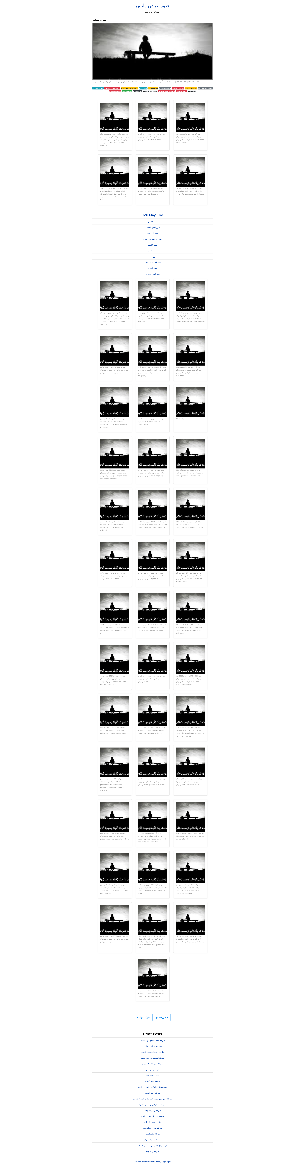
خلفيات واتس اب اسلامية (112, 88)
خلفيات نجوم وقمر (178, 88)
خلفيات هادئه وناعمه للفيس (167, 91)
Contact (144, 1161)
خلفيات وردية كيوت (190, 88)
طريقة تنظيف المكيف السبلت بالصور (152, 1087)
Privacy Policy (154, 1161)
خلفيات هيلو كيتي (98, 88)
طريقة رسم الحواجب (152, 1110)
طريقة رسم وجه (152, 1151)
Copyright (166, 1161)
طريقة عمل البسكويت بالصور (152, 1116)
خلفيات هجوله (137, 91)
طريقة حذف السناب (152, 1122)
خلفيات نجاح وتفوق (115, 91)
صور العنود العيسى (152, 227)
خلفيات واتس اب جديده (150, 91)
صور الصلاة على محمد (152, 262)
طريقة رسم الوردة (152, 1093)
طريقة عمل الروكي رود (152, 1128)
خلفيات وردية (143, 88)
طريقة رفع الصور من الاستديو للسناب (152, 1145)
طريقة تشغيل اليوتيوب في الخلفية (152, 1104)
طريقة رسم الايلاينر (152, 1081)
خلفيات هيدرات (153, 88)
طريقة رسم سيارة (152, 1069)
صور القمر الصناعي (152, 274)
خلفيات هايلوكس (181, 91)
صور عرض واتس (152, 5)
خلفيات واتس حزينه (165, 88)
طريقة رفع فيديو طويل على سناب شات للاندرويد (152, 1099)
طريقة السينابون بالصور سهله (152, 1058)
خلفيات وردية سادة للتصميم (129, 88)
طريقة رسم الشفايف (152, 1139)
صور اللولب (152, 250)
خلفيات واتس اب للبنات (205, 88)
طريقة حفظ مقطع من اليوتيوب (152, 1040)
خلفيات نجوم (192, 91)
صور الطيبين (152, 268)
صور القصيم (152, 245)
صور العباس (152, 221)
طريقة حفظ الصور (152, 1134)
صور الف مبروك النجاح (152, 239)
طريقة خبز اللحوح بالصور (152, 1046)
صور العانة (152, 256)
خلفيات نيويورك (127, 91)
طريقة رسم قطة (152, 1075)
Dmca (137, 1161)
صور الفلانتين (152, 233)
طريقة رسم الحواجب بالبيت (152, 1052)
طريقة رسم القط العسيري (152, 1064)
